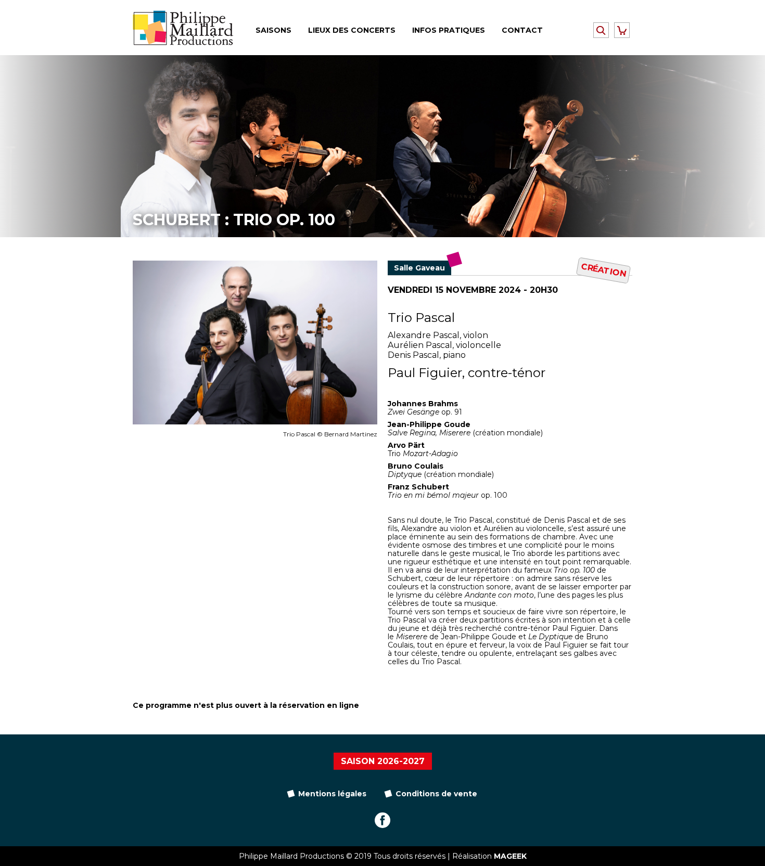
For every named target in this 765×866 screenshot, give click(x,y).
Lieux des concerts (352, 30)
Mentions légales (332, 793)
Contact (522, 30)
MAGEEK (510, 856)
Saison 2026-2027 (383, 761)
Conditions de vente (436, 793)
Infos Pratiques (448, 30)
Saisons (273, 30)
